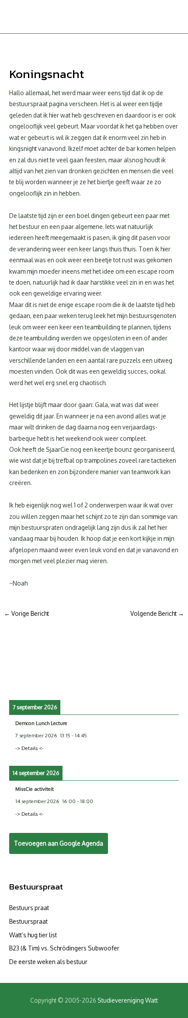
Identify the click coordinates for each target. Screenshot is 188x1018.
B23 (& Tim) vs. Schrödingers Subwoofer (64, 948)
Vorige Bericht (26, 613)
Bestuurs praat (29, 907)
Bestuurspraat (36, 886)
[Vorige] (26, 681)
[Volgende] (162, 681)
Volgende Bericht (157, 613)
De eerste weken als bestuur (48, 961)
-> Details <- (29, 748)
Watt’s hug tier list (33, 935)
